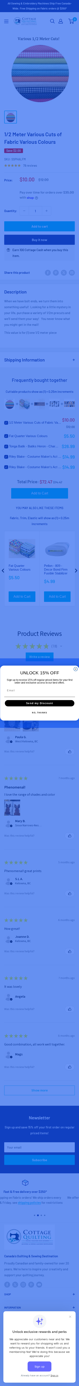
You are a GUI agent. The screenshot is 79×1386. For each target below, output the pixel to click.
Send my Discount (39, 703)
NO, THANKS (39, 712)
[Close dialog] (76, 669)
